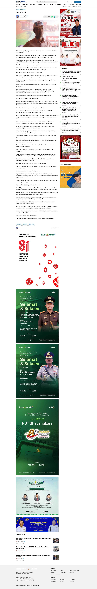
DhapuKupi (19, 224)
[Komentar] (48, 17)
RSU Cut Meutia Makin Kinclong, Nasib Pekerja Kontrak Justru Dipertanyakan (71, 83)
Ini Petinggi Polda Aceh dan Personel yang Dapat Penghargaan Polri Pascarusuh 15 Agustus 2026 (70, 109)
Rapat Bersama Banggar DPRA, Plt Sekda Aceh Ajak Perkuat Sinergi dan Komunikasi (33, 539)
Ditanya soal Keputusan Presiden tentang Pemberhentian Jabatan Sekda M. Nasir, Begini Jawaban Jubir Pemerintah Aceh (71, 89)
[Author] (17, 16)
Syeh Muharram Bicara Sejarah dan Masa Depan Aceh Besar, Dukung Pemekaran (70, 116)
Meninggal (25, 224)
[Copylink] (54, 17)
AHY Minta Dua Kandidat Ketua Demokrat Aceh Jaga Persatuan (69, 77)
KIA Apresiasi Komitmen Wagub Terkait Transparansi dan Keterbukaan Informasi (33, 556)
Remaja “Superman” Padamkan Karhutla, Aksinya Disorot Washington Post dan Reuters (71, 123)
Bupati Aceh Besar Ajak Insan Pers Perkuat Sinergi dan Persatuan (70, 103)
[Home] (68, 2)
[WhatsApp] (52, 17)
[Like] (44, 17)
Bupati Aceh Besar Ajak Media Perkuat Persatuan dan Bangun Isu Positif (71, 129)
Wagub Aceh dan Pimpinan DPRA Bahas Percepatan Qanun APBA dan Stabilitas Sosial (32, 547)
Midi (30, 224)
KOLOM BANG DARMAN (21, 9)
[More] (57, 17)
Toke (33, 224)
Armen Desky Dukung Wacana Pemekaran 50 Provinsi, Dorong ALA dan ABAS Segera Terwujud (70, 97)
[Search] (38, 2)
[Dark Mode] (71, 2)
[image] (56, 540)
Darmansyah (23, 16)
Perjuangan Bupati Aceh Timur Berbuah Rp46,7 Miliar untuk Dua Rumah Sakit (71, 72)
